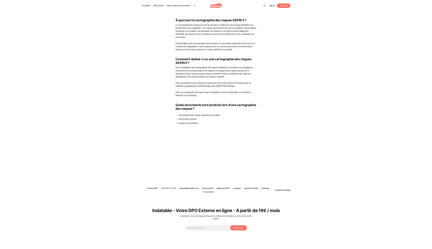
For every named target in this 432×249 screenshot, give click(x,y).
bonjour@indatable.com (189, 188)
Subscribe (283, 6)
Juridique (237, 188)
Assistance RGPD (251, 188)
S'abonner (265, 188)
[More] (194, 5)
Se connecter (208, 192)
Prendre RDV (152, 188)
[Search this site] (264, 5)
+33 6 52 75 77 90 (168, 188)
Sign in (272, 6)
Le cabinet (146, 6)
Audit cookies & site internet (178, 6)
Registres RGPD (223, 188)
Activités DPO (208, 188)
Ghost (287, 190)
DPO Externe (158, 6)
